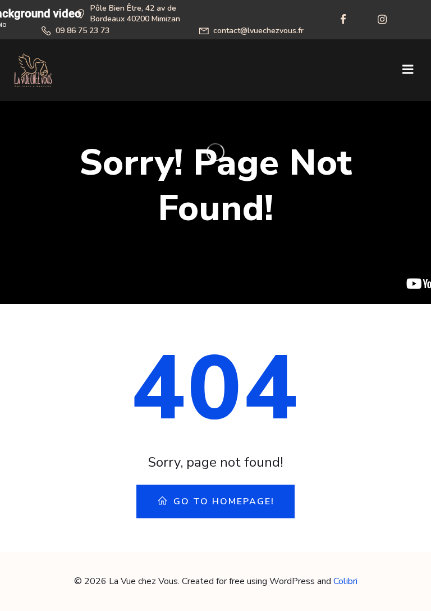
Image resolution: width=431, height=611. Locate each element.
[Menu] (408, 69)
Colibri (345, 581)
